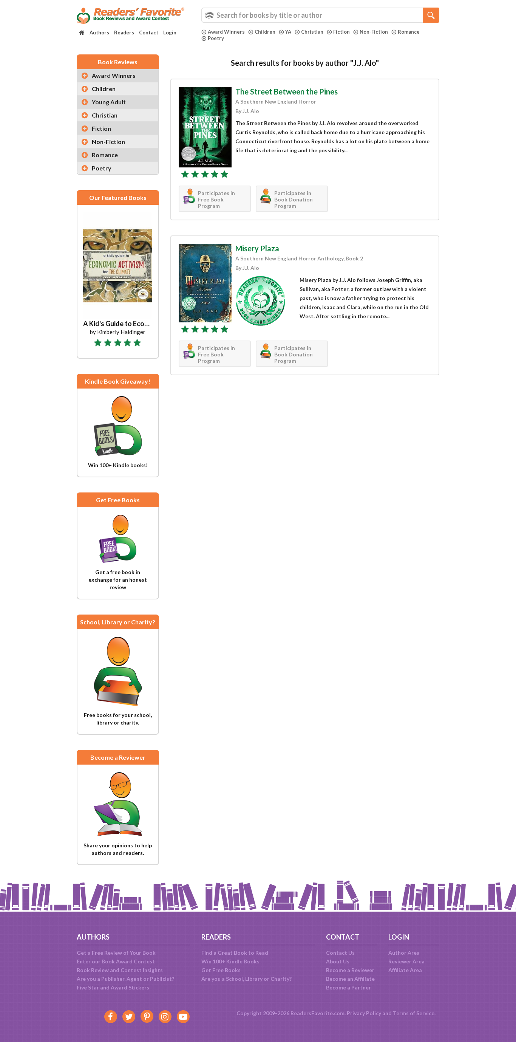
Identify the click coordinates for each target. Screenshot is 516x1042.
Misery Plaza (257, 248)
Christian (312, 32)
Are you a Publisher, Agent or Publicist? (125, 978)
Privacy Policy (364, 1013)
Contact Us (340, 952)
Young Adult (109, 101)
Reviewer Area (406, 961)
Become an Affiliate (350, 978)
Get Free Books (221, 970)
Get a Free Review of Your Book (116, 952)
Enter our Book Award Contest (116, 961)
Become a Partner (348, 987)
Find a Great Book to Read (234, 952)
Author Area (404, 952)
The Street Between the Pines (286, 91)
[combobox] (320, 15)
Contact (148, 32)
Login (169, 32)
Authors (99, 32)
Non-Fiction (374, 32)
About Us (337, 961)
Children (265, 32)
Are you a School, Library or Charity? (246, 978)
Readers (124, 32)
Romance (409, 32)
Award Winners (226, 32)
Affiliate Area (405, 970)
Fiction (341, 32)
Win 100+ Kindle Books (230, 961)
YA (288, 32)
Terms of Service (413, 1013)
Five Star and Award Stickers (113, 987)
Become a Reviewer (350, 970)
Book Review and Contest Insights (120, 970)
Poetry (216, 38)
